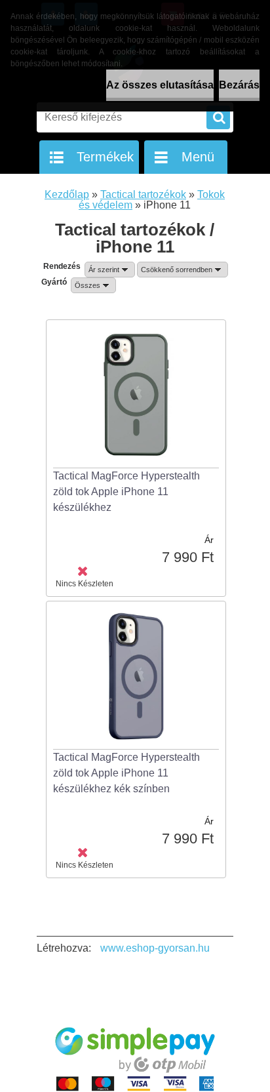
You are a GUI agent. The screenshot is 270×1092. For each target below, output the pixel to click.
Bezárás (239, 85)
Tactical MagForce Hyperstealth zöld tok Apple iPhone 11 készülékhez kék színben (126, 773)
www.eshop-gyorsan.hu (155, 948)
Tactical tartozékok (143, 194)
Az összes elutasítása (160, 85)
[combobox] (110, 269)
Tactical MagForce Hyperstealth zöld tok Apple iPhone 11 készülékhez (126, 491)
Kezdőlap (67, 194)
